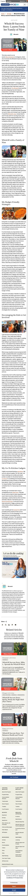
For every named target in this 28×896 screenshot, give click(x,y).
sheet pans (15, 492)
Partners (19, 837)
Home (2, 13)
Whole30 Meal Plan (20, 821)
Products (18, 816)
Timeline (4, 806)
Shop (3, 850)
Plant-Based (5, 829)
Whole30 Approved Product (20, 843)
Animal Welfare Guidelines (19, 851)
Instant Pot (16, 510)
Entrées (4, 817)
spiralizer (20, 471)
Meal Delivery (19, 819)
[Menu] (25, 4)
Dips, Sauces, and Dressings (6, 823)
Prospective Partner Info (20, 829)
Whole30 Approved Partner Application (20, 825)
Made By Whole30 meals (20, 833)
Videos (3, 847)
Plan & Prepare (5, 803)
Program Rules (5, 794)
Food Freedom (5, 809)
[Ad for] (14, 564)
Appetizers (4, 820)
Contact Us (4, 866)
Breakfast (4, 815)
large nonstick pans (7, 501)
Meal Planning (5, 855)
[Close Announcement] (26, 9)
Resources (5, 837)
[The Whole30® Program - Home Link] (14, 4)
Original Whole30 (5, 788)
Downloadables (5, 845)
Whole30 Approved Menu (20, 847)
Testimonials (5, 801)
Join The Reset (14, 777)
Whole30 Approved (19, 813)
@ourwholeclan (10, 57)
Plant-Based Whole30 (19, 788)
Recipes (4, 812)
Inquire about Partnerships (19, 855)
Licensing (18, 839)
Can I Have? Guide (6, 858)
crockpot (4, 478)
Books (3, 842)
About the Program (6, 791)
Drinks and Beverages (7, 827)
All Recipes (4, 832)
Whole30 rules (12, 114)
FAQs (3, 853)
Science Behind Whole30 (5, 798)
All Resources (5, 861)
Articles (9, 13)
